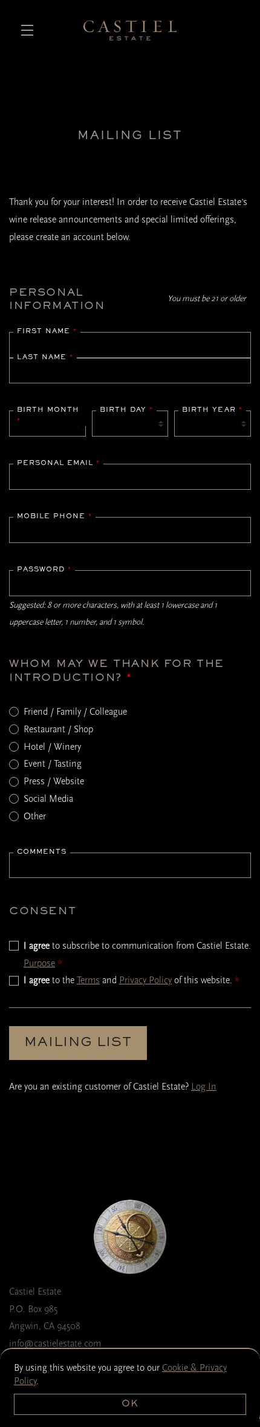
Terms (88, 980)
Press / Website (54, 781)
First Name (47, 331)
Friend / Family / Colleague (75, 711)
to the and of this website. (131, 980)
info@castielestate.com (55, 1343)
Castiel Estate (130, 30)
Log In (203, 1086)
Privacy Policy (145, 980)
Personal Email (58, 463)
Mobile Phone (54, 516)
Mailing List (78, 1043)
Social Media (48, 798)
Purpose (39, 963)
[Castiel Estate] (130, 1236)
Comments (42, 852)
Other (35, 816)
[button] (30, 30)
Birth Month (48, 415)
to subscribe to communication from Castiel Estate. (137, 954)
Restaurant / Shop (58, 729)
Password (44, 570)
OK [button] (130, 1404)
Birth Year (212, 410)
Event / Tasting (53, 763)
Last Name (45, 357)
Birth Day (126, 410)
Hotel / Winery (52, 746)
